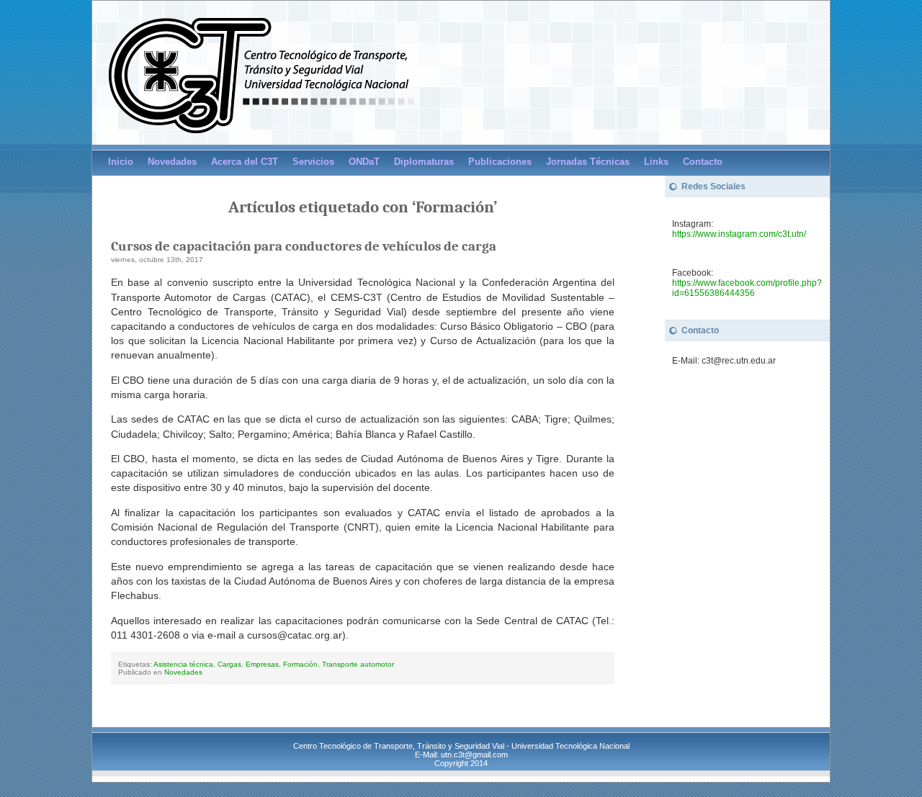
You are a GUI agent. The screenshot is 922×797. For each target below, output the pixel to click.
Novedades (172, 161)
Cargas (229, 664)
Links (656, 161)
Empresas (262, 664)
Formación (300, 664)
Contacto (702, 161)
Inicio (120, 161)
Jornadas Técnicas (588, 161)
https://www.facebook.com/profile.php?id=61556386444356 (747, 288)
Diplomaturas (424, 161)
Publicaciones (500, 161)
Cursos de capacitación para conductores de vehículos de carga (303, 246)
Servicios (313, 161)
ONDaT (364, 161)
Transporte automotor (358, 664)
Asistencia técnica (183, 664)
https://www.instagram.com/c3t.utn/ (739, 234)
